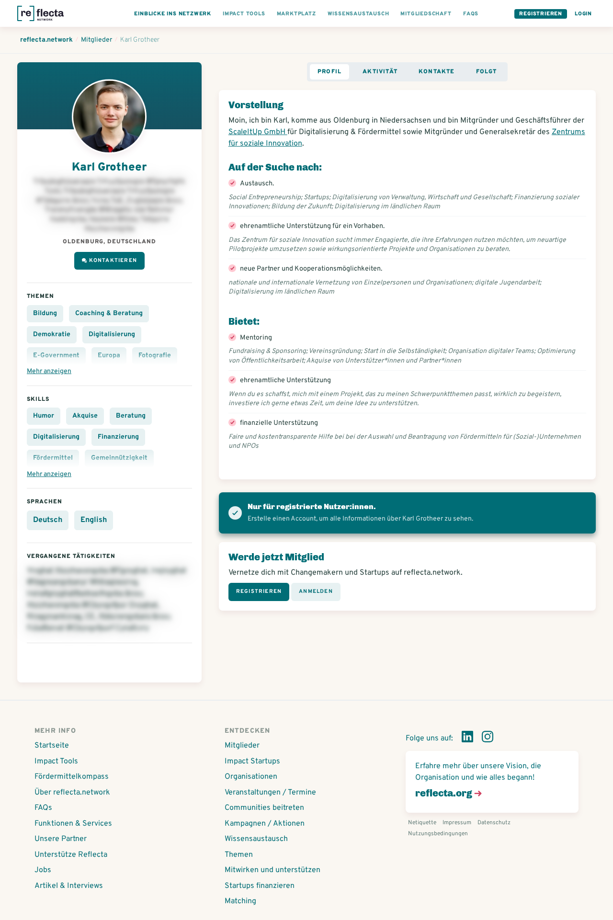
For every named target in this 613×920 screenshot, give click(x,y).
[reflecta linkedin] (467, 738)
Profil (329, 72)
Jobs (42, 870)
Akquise (85, 416)
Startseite (51, 745)
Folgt (486, 72)
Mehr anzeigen (49, 371)
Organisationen (251, 777)
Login (583, 13)
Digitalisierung (112, 334)
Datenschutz (494, 823)
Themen (239, 855)
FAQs (43, 808)
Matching (240, 901)
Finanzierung (118, 437)
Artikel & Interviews (68, 886)
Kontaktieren (113, 260)
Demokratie (51, 334)
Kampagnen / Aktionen (265, 824)
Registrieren (540, 14)
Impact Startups (252, 761)
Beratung (131, 416)
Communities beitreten (264, 808)
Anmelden (316, 591)
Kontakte (437, 72)
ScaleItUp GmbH (257, 132)
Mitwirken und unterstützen (272, 870)
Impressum (457, 823)
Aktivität (380, 72)
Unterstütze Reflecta (70, 855)
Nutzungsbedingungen (438, 834)
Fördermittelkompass (71, 777)
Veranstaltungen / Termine (270, 792)
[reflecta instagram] (487, 738)
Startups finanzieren (260, 886)
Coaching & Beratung (109, 313)
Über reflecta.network (72, 792)
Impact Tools (56, 761)
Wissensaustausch (256, 839)
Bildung (45, 313)
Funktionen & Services (73, 824)
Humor (43, 416)
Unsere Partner (60, 839)
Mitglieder (242, 745)
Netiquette (422, 823)
